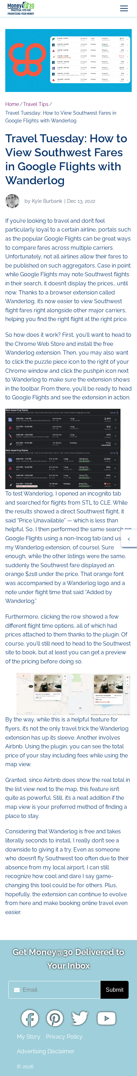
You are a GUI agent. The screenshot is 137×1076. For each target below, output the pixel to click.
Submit (114, 990)
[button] (124, 8)
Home (12, 104)
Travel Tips (35, 104)
